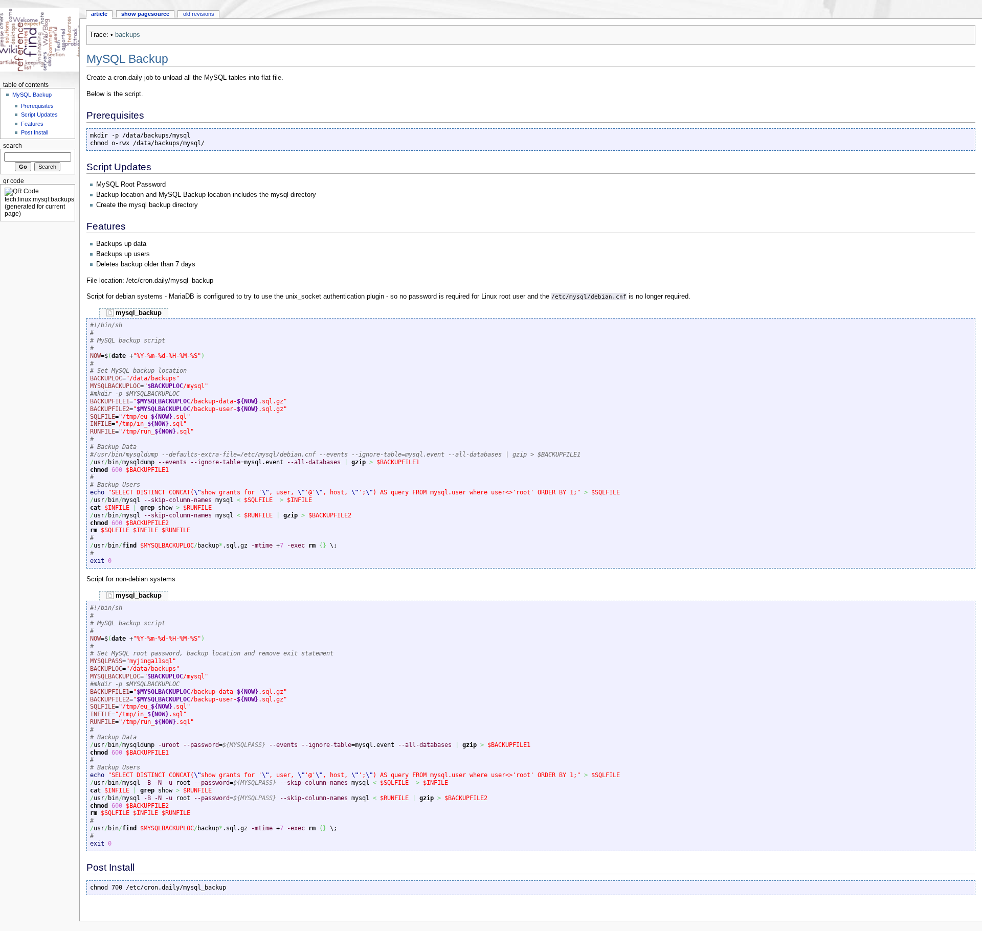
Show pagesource (145, 14)
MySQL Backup (32, 95)
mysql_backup (139, 312)
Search (12, 146)
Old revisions (198, 14)
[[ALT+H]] (39, 39)
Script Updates (39, 114)
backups (127, 34)
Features (32, 124)
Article (99, 14)
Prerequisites (37, 106)
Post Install (34, 132)
